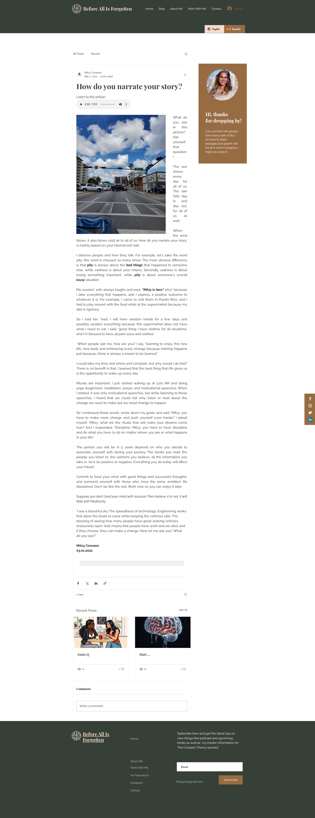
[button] (186, 53)
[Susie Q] (101, 632)
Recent (95, 53)
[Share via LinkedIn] (96, 583)
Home (134, 738)
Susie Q (83, 654)
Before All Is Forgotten (107, 8)
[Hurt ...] (162, 632)
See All (183, 609)
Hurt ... (144, 654)
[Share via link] (105, 583)
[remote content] (131, 104)
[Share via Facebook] (78, 583)
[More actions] (185, 74)
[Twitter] (310, 412)
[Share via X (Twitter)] (87, 583)
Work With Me (139, 767)
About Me (136, 761)
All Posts (78, 53)
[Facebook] (310, 399)
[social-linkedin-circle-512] (310, 419)
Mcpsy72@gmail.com (189, 781)
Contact (135, 790)
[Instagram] (310, 405)
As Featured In (140, 775)
